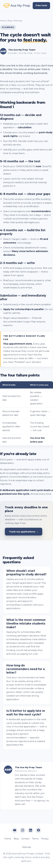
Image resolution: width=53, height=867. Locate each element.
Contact (25, 838)
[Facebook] (38, 830)
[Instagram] (22, 830)
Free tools (41, 5)
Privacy (45, 838)
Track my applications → (23, 531)
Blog (10, 20)
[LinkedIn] (30, 830)
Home (3, 20)
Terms (35, 838)
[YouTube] (15, 830)
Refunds (26, 847)
